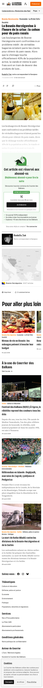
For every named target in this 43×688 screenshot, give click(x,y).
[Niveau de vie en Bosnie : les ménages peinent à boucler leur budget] (18, 322)
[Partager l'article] (13, 85)
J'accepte (9, 682)
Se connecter (32, 226)
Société (5, 22)
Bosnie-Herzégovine (10, 19)
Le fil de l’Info (34, 19)
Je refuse (20, 682)
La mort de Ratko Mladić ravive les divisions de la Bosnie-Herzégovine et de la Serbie (21, 541)
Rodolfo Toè (6, 74)
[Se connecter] (26, 4)
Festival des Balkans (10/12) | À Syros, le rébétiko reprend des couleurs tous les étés (21, 410)
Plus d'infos (31, 682)
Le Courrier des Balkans (17, 4)
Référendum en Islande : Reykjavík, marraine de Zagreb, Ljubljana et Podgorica (19, 476)
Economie (24, 19)
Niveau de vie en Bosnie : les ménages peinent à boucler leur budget (17, 344)
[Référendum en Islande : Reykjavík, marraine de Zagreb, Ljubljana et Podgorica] (21, 451)
